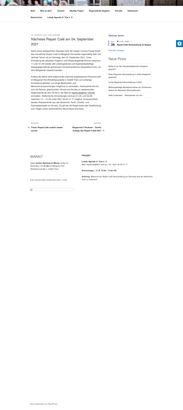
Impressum (133, 10)
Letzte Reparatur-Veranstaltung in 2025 (125, 82)
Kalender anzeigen (116, 50)
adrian (56, 35)
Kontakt (118, 10)
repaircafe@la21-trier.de (83, 92)
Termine (60, 10)
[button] (179, 43)
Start (33, 10)
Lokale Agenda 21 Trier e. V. (60, 17)
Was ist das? (46, 10)
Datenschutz (36, 17)
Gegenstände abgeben (99, 10)
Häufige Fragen (77, 10)
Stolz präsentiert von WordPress (43, 404)
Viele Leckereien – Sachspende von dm (125, 95)
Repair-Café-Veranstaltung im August (134, 44)
